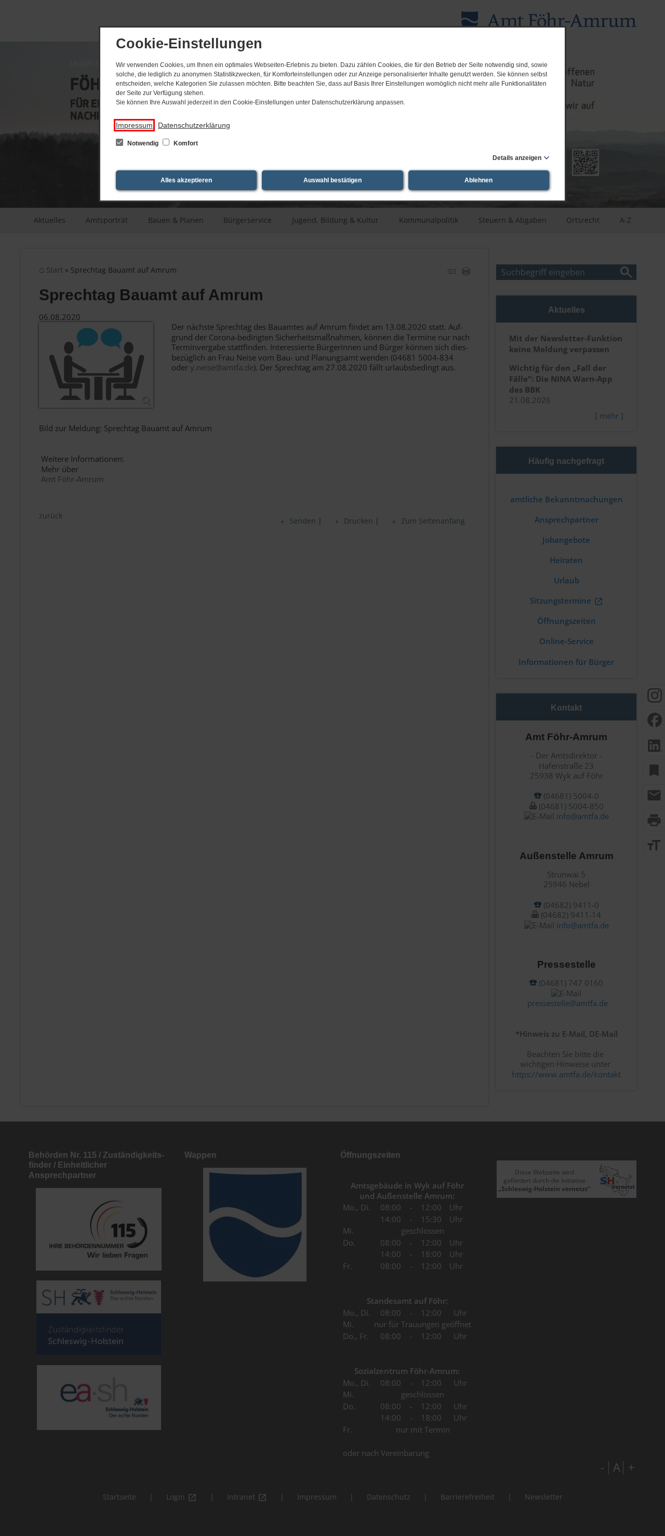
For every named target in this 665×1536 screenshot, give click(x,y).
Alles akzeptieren (186, 180)
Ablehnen (478, 180)
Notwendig (143, 143)
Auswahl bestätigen (332, 180)
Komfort (185, 143)
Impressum (134, 125)
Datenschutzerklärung (194, 125)
